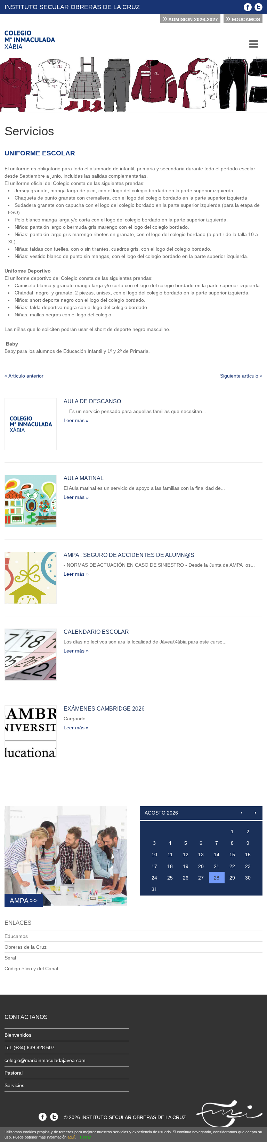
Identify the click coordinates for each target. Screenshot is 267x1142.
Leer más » (76, 420)
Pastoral (14, 1073)
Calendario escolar (96, 632)
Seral (10, 958)
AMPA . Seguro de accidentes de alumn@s (129, 555)
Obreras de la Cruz (26, 947)
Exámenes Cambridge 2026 (104, 709)
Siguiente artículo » (241, 376)
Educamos (243, 18)
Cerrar (85, 1137)
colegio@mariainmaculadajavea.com (45, 1060)
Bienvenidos (18, 1035)
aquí (71, 1137)
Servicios (14, 1085)
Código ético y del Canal (31, 968)
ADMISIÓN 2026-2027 (190, 18)
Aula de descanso (92, 401)
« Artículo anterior (24, 376)
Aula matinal (84, 478)
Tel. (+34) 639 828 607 (30, 1047)
